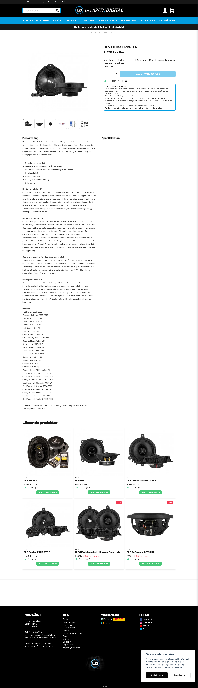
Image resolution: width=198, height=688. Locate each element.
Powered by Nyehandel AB (99, 686)
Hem (84, 32)
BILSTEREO (42, 20)
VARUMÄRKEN (167, 20)
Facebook (147, 619)
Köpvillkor (67, 625)
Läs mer (109, 66)
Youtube (147, 626)
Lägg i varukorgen (47, 492)
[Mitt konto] (165, 10)
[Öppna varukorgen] (172, 10)
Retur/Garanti (69, 628)
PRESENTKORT (129, 20)
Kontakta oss (69, 622)
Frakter (66, 630)
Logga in (67, 642)
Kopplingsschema (71, 647)
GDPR (66, 639)
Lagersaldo (68, 644)
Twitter (146, 629)
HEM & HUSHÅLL (108, 20)
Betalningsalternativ (72, 633)
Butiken (66, 619)
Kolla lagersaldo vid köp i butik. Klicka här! (99, 27)
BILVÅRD (58, 20)
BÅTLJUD (71, 20)
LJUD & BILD (88, 20)
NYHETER (27, 20)
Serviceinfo (68, 636)
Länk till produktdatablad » (33, 408)
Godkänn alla (157, 675)
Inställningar (179, 675)
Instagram (147, 622)
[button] (57, 10)
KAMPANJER (148, 20)
